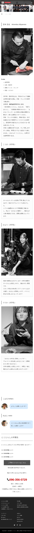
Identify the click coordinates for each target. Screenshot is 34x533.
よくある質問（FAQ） (5, 507)
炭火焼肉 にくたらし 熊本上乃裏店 (15, 530)
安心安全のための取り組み (22, 505)
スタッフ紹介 (19, 503)
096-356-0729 (19, 521)
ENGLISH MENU (20, 519)
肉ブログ (18, 517)
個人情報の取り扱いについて (6, 519)
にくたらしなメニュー (5, 503)
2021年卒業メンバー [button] (8, 450)
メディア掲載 (19, 515)
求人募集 (18, 501)
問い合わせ (3, 517)
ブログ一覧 (3, 515)
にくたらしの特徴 (4, 501)
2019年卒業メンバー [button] (8, 453)
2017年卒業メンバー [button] (8, 457)
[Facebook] (17, 525)
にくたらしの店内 (4, 505)
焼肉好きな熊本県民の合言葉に (23, 507)
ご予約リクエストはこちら (17, 462)
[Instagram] (20, 525)
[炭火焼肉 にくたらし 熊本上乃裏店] (6, 2)
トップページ (3, 513)
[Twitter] (14, 525)
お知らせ (18, 513)
